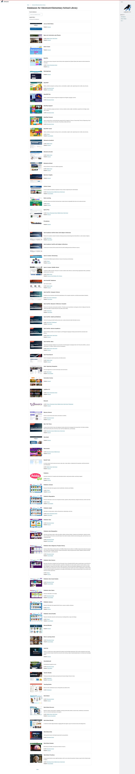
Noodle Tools (47, 460)
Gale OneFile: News (48, 341)
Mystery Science (48, 412)
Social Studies (50, 89)
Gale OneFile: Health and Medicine (52, 316)
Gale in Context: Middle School (51, 267)
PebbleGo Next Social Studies (51, 578)
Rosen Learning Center (49, 636)
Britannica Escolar (48, 151)
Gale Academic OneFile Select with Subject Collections (57, 232)
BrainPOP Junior (48, 128)
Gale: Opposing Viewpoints (50, 366)
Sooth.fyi (46, 648)
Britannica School (48, 163)
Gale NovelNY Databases (50, 280)
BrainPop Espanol (48, 105)
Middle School (49, 38)
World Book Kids (48, 731)
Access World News (49, 23)
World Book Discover (49, 707)
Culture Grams (47, 186)
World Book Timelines (49, 755)
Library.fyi (6, 1)
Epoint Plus (46, 209)
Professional (54, 297)
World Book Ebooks (48, 720)
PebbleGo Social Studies (50, 613)
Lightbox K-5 (47, 389)
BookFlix (46, 58)
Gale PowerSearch (48, 354)
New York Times (48, 424)
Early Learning (47, 198)
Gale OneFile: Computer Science (52, 292)
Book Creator (47, 46)
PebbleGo (46, 473)
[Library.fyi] (2, 2)
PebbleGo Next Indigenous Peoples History (54, 545)
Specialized (50, 239)
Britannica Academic (49, 140)
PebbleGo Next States (49, 590)
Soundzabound (47, 661)
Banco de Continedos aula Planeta (52, 35)
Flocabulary (46, 221)
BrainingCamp (47, 71)
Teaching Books (48, 684)
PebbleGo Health (48, 508)
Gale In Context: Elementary (51, 255)
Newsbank (46, 437)
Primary (48, 65)
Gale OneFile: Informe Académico (52, 328)
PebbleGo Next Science (49, 560)
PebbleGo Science (48, 602)
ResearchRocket (48, 625)
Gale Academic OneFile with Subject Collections (56, 244)
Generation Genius (48, 378)
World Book (46, 695)
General (49, 40)
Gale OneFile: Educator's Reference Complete (55, 303)
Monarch (46, 400)
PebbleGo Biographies (49, 496)
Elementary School (53, 65)
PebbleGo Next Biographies (50, 531)
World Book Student (49, 743)
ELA (48, 66)
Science (49, 419)
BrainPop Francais (48, 117)
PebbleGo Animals (48, 484)
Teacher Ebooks (48, 672)
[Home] (127, 8)
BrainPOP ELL (47, 94)
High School (55, 38)
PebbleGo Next (47, 519)
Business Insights (48, 174)
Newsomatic (47, 448)
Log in (37, 769)
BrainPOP (46, 82)
